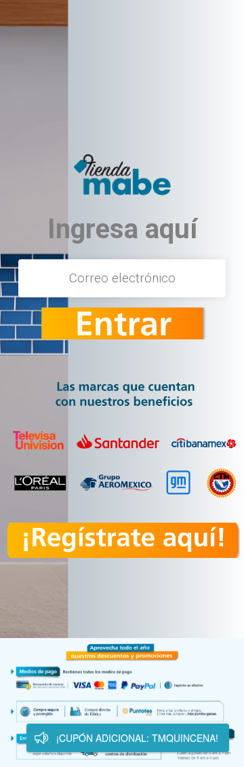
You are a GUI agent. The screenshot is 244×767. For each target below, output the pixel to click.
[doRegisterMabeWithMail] (122, 323)
